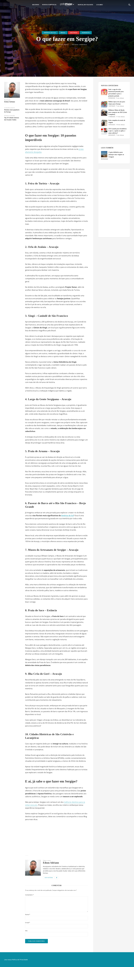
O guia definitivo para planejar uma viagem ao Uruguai (116, 154)
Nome (27, 914)
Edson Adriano (9, 102)
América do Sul (50, 33)
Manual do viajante (85, 4)
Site (26, 931)
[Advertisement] (56, 838)
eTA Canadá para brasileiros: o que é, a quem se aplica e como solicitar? (117, 131)
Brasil (63, 33)
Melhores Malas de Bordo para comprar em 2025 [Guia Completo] (117, 112)
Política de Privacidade (20, 960)
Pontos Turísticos (49, 4)
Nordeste (86, 33)
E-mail (27, 923)
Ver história (49, 877)
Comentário (29, 895)
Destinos (35, 4)
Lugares (99, 4)
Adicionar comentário (79, 44)
